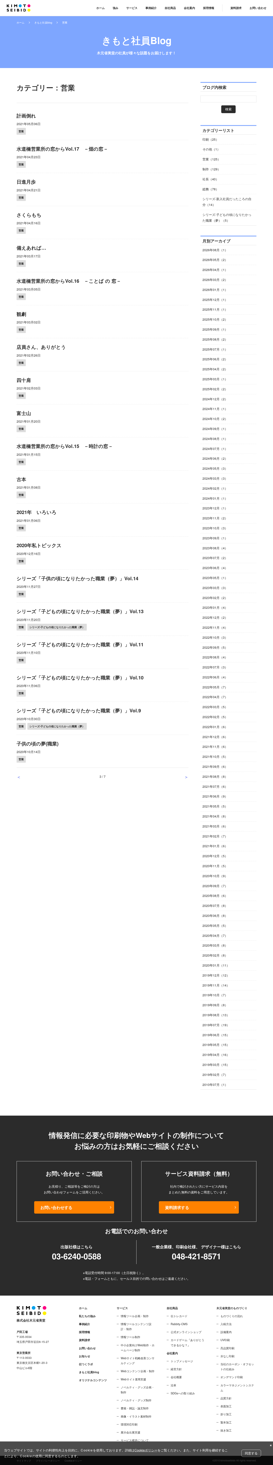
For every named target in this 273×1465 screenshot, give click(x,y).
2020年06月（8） (215, 915)
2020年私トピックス (39, 545)
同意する (251, 1453)
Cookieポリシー (146, 1450)
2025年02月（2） (215, 389)
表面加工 (226, 1406)
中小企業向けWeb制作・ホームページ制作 (137, 1347)
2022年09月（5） (215, 647)
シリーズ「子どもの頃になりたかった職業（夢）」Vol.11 (80, 644)
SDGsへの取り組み (183, 1393)
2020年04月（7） (215, 935)
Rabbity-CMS (179, 1324)
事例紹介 (151, 8)
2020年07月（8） (215, 905)
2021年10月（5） (215, 756)
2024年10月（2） (215, 418)
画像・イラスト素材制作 (136, 1416)
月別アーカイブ (216, 241)
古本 (21, 479)
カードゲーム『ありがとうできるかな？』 (187, 1342)
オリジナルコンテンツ (93, 1380)
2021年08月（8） (215, 776)
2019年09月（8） (215, 1005)
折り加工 (226, 1414)
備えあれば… (31, 247)
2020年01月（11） (216, 965)
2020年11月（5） (215, 866)
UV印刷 (225, 1340)
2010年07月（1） (215, 1084)
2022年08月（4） (215, 657)
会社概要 (176, 1377)
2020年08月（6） (215, 895)
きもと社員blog (43, 22)
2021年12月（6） (215, 736)
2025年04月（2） (215, 369)
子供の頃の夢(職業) (38, 743)
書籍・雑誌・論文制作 (135, 1408)
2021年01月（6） (215, 846)
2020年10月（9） (215, 876)
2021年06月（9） (215, 796)
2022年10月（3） (215, 637)
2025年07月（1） (215, 349)
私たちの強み (87, 1316)
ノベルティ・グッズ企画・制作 (137, 1389)
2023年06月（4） (215, 567)
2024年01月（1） (215, 498)
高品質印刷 (227, 1348)
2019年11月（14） (216, 985)
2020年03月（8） (215, 945)
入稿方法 (226, 1324)
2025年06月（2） (215, 359)
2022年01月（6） (215, 727)
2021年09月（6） (215, 766)
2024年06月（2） (215, 458)
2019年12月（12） (216, 975)
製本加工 (226, 1422)
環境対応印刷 (129, 1424)
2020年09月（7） (215, 886)
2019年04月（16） (216, 1054)
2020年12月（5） (215, 856)
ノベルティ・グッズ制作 (136, 1400)
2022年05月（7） (215, 687)
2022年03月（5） (215, 707)
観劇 (21, 313)
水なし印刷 (227, 1356)
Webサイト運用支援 (133, 1379)
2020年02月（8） (215, 955)
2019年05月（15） (216, 1044)
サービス (131, 8)
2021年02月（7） (215, 836)
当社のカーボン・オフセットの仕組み (237, 1366)
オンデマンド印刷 (231, 1377)
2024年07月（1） (215, 448)
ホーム (100, 8)
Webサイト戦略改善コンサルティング (137, 1360)
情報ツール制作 (130, 1337)
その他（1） (211, 149)
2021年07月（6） (215, 786)
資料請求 (236, 8)
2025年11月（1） (215, 309)
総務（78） (210, 189)
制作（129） (211, 169)
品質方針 (226, 1398)
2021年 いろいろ (37, 512)
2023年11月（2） (215, 518)
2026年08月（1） (215, 250)
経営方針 (176, 1369)
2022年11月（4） (215, 627)
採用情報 (208, 8)
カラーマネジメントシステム (237, 1387)
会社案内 (189, 8)
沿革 (173, 1385)
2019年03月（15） (216, 1064)
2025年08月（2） (215, 339)
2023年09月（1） (215, 538)
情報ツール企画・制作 (135, 1316)
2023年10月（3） (215, 528)
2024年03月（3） (215, 478)
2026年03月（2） (215, 279)
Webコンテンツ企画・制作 (137, 1371)
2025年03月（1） (215, 379)
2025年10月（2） (215, 319)
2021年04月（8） (215, 816)
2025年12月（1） (215, 299)
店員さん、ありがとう (41, 346)
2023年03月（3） (215, 587)
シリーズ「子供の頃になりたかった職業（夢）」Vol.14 (77, 578)
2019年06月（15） (216, 1035)
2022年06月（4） (215, 677)
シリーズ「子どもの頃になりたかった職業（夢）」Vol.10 (80, 677)
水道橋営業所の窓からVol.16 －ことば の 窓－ (69, 280)
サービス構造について (135, 1440)
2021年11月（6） (215, 746)
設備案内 (226, 1332)
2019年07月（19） (216, 1025)
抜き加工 (226, 1430)
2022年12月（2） (215, 617)
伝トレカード (179, 1316)
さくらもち (29, 214)
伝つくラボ (86, 1364)
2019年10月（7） (215, 995)
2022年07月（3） (215, 667)
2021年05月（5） (215, 806)
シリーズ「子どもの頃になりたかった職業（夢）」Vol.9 (79, 710)
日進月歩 (26, 181)
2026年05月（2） (215, 259)
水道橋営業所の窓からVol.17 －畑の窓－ (62, 148)
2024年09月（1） (215, 428)
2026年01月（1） (215, 289)
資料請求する (177, 1207)
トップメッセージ (182, 1361)
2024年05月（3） (215, 468)
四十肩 (24, 380)
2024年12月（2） (215, 399)
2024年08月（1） (215, 438)
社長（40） (210, 179)
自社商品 (170, 8)
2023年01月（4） (215, 607)
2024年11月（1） (215, 408)
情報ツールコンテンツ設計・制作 (136, 1326)
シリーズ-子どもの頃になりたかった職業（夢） (57, 627)
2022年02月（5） (215, 717)
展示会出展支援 (130, 1432)
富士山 (24, 413)
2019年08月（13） (216, 1015)
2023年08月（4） (215, 548)
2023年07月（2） (215, 558)
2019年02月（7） (215, 1074)
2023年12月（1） (215, 508)
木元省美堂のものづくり (231, 1308)
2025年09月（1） (215, 329)
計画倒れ (26, 115)
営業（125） (211, 159)
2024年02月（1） (215, 488)
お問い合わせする (56, 1207)
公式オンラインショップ (186, 1332)
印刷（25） (210, 139)
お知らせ (84, 1356)
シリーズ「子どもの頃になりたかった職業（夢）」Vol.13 (80, 611)
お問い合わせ (258, 8)
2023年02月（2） (215, 597)
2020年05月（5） (215, 925)
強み (115, 8)
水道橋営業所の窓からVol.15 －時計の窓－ (65, 446)
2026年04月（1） (215, 269)
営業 (21, 131)
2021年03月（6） (215, 826)
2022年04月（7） (215, 697)
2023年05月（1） (215, 577)
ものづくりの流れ (231, 1316)
